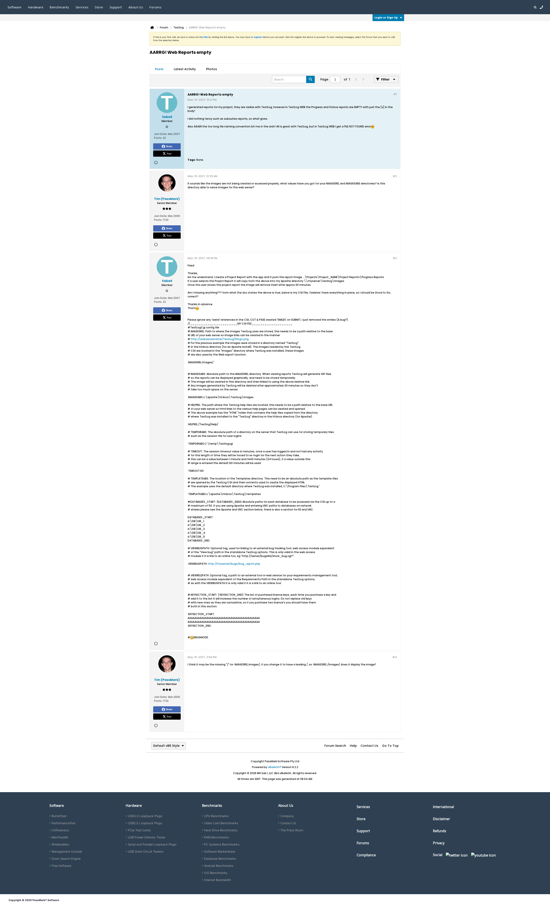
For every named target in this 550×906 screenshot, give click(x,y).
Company (287, 816)
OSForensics (60, 830)
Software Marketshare (219, 851)
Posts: (158, 138)
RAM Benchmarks (216, 837)
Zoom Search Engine (66, 858)
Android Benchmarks (218, 865)
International (443, 806)
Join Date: (160, 134)
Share (169, 146)
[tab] (159, 69)
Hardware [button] (35, 7)
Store (361, 818)
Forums (155, 7)
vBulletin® (274, 767)
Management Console (67, 851)
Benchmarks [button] (59, 7)
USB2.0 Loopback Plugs (145, 823)
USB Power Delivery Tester (146, 837)
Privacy (439, 843)
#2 (395, 176)
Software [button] (14, 7)
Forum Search (335, 746)
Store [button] (99, 7)
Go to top (390, 746)
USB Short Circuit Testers (145, 851)
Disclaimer (441, 818)
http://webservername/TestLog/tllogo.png (220, 339)
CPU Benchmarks (216, 816)
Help (353, 746)
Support (116, 7)
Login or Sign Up (386, 17)
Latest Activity (185, 69)
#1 (395, 94)
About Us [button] (135, 7)
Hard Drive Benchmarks (220, 830)
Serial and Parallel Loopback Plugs (152, 844)
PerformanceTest (63, 823)
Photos (211, 69)
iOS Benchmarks (215, 873)
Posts (159, 69)
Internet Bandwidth (217, 880)
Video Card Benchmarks (221, 823)
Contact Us (369, 746)
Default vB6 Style (166, 746)
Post (169, 153)
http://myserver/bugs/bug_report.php (234, 564)
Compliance (366, 855)
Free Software (61, 865)
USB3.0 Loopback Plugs (145, 816)
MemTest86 (60, 837)
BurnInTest (59, 816)
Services (363, 806)
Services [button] (82, 7)
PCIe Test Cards (139, 830)
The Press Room (291, 830)
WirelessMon (60, 844)
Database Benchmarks (220, 858)
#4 (394, 657)
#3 (395, 258)
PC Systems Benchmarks (221, 844)
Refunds (439, 831)
